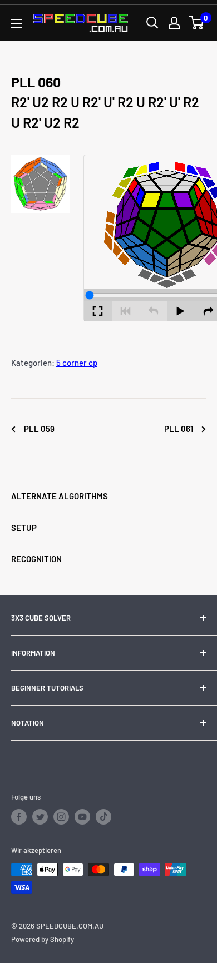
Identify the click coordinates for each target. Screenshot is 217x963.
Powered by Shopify (42, 939)
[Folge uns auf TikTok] (103, 817)
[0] (197, 22)
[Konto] (174, 23)
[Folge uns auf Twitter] (40, 817)
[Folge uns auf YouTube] (82, 817)
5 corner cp (76, 363)
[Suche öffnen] (152, 23)
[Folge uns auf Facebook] (19, 817)
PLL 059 (38, 429)
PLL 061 (179, 429)
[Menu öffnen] (16, 23)
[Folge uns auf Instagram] (61, 817)
